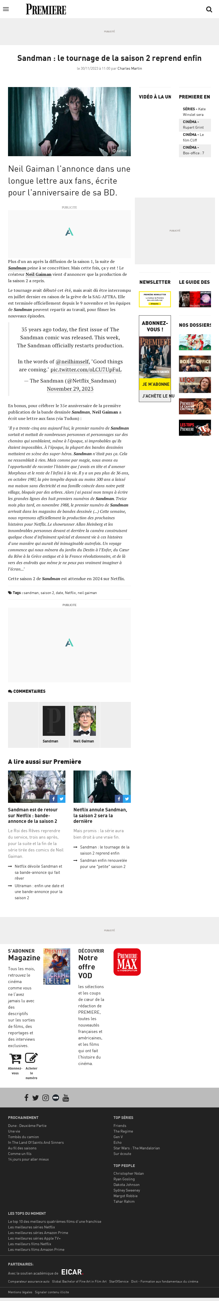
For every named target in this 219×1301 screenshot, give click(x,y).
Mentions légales (20, 1292)
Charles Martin (130, 68)
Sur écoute (122, 1153)
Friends (120, 1125)
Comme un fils (20, 1153)
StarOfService (118, 1281)
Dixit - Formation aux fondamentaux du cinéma (164, 1281)
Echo (118, 1142)
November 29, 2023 (70, 388)
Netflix (70, 592)
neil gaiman (87, 592)
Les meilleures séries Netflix (31, 1227)
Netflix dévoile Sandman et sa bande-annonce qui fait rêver (38, 872)
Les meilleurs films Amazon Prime (36, 1249)
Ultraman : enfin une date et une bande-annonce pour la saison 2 (39, 891)
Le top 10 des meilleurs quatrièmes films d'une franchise (54, 1221)
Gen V (118, 1136)
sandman (31, 592)
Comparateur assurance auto (28, 1281)
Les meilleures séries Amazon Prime (38, 1232)
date (59, 592)
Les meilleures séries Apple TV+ (34, 1238)
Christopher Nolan (129, 1173)
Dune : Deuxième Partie (27, 1125)
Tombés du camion (23, 1136)
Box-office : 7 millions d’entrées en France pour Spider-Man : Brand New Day (193, 151)
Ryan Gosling (124, 1179)
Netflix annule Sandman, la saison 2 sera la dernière (100, 815)
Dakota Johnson (127, 1184)
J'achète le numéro (156, 396)
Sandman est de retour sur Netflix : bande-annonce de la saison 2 (33, 815)
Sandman (50, 741)
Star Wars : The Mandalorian (137, 1148)
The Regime (123, 1131)
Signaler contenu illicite (52, 1292)
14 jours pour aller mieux (28, 1159)
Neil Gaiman (83, 741)
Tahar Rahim (124, 1201)
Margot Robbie (126, 1195)
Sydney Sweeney (127, 1190)
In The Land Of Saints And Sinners (36, 1142)
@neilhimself (72, 361)
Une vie (14, 1131)
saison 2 (47, 592)
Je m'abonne (156, 384)
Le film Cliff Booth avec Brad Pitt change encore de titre (195, 138)
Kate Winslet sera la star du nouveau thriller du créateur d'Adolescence (195, 113)
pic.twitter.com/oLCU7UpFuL (86, 369)
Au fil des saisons (22, 1148)
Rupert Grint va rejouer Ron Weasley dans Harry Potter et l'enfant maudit (194, 125)
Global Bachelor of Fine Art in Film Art (79, 1281)
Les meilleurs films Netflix (29, 1243)
